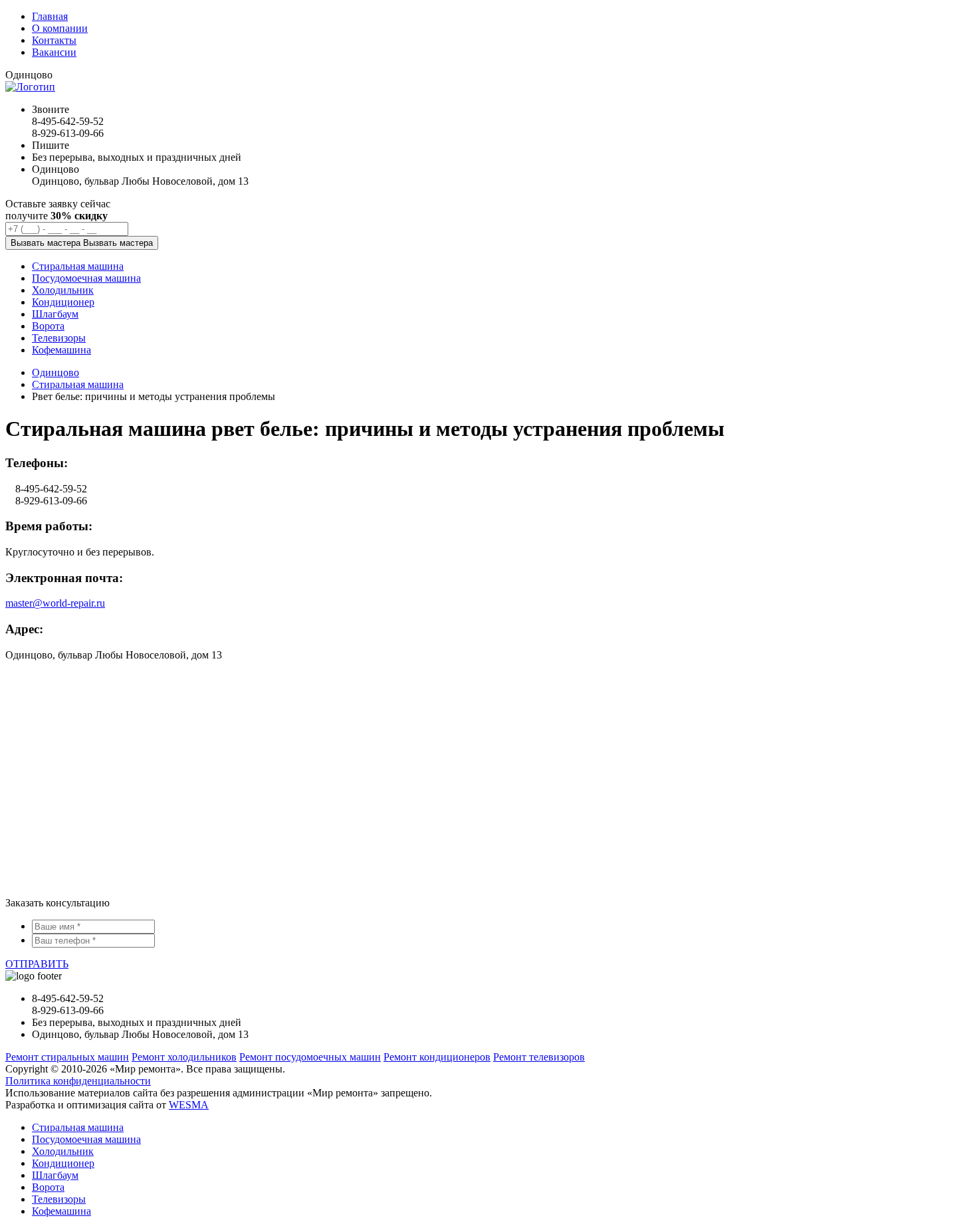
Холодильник (63, 1151)
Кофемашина (61, 1211)
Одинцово (55, 372)
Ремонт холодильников (184, 1057)
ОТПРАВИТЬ (36, 964)
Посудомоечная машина (86, 1139)
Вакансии (54, 52)
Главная (50, 16)
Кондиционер (63, 1163)
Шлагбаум (55, 1175)
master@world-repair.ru (55, 603)
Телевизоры (59, 1199)
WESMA (189, 1104)
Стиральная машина (78, 384)
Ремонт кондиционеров (436, 1057)
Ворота (48, 1187)
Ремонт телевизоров (539, 1057)
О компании (60, 28)
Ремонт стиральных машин (67, 1057)
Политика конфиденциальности (78, 1080)
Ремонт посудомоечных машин (310, 1057)
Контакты (54, 40)
